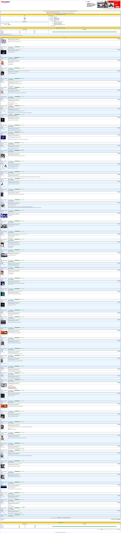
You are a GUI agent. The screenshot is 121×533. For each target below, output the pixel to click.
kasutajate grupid (115, 8)
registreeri (119, 8)
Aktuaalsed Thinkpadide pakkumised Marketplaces (14, 206)
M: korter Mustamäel (10, 246)
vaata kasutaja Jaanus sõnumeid (57, 22)
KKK (101, 8)
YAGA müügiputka (10, 247)
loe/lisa (6, 57)
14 (116, 519)
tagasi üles (2, 58)
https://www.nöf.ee (10, 104)
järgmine (119, 519)
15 (117, 519)
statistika (107, 8)
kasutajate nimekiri (110, 8)
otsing (103, 8)
